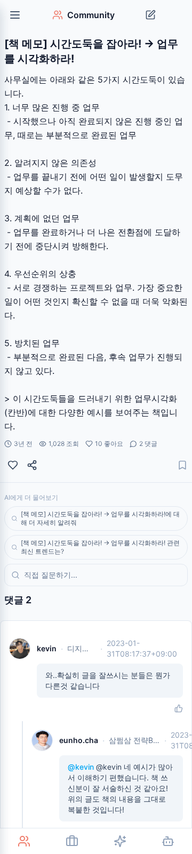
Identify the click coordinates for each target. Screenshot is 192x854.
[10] (12, 465)
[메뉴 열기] (15, 15)
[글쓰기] (150, 15)
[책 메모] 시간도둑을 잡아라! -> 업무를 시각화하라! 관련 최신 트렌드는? (100, 547)
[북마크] (182, 465)
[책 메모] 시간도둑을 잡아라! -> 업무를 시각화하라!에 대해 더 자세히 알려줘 (100, 518)
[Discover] (120, 841)
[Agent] (168, 841)
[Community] (24, 841)
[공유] (32, 465)
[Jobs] (72, 841)
